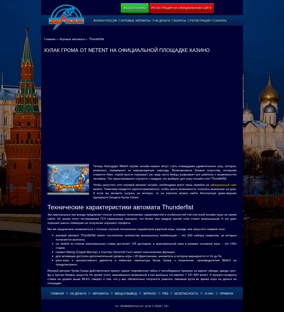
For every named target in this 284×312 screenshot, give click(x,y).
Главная (57, 293)
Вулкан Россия (105, 20)
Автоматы (101, 293)
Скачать (220, 20)
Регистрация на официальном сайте (181, 8)
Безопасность (186, 293)
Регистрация (200, 20)
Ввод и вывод (126, 293)
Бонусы (180, 20)
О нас (209, 293)
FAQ (165, 293)
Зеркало (149, 293)
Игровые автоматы (136, 20)
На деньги (162, 20)
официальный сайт (223, 185)
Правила (226, 293)
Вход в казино (134, 8)
